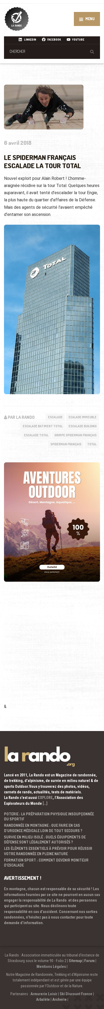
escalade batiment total (43, 426)
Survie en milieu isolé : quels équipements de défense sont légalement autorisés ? (45, 840)
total (92, 444)
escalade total (36, 435)
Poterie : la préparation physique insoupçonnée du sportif (49, 816)
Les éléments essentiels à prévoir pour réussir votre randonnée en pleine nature (48, 851)
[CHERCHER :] (52, 51)
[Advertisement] (52, 650)
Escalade (55, 417)
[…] (45, 803)
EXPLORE (45, 797)
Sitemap (75, 961)
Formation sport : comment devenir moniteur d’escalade (46, 863)
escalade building (83, 426)
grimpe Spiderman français (75, 435)
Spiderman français (65, 444)
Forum (89, 961)
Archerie (59, 999)
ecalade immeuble (83, 417)
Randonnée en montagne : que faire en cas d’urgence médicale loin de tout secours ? (43, 828)
